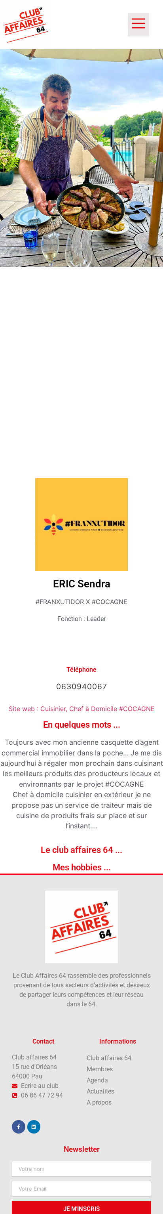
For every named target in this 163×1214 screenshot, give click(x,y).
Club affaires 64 (109, 1058)
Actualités (100, 1091)
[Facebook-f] (18, 1127)
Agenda (97, 1080)
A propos (99, 1102)
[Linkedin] (34, 1127)
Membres (100, 1069)
